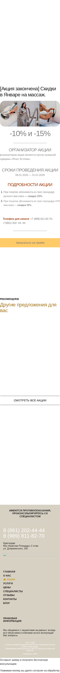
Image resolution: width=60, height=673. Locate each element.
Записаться (45, 40)
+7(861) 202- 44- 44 (14, 223)
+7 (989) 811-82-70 (41, 219)
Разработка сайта (30, 654)
